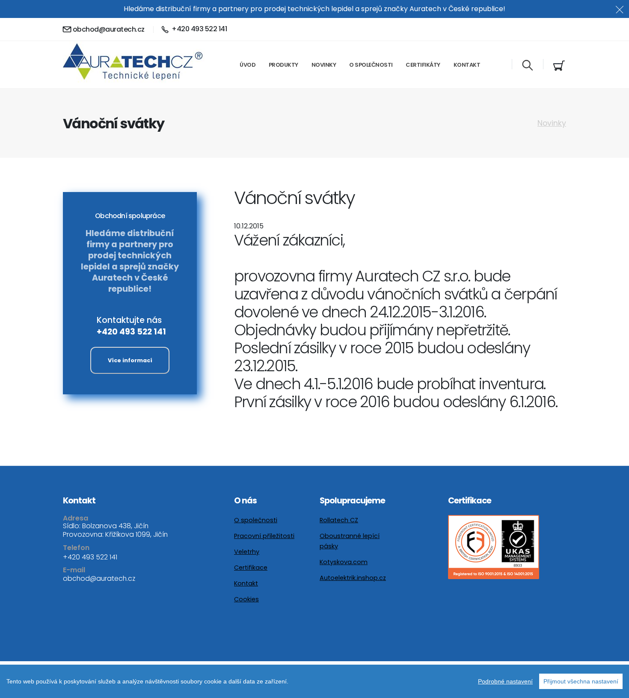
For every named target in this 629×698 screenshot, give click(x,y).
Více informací (130, 360)
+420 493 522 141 (131, 331)
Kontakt (467, 65)
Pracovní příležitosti (264, 536)
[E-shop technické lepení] (559, 65)
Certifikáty (423, 65)
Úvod (247, 65)
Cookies (246, 599)
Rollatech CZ (339, 520)
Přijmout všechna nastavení (580, 681)
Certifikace (250, 567)
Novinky (324, 65)
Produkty (283, 65)
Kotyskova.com (344, 562)
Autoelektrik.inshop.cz (353, 578)
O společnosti (371, 65)
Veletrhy (246, 551)
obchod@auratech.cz (109, 29)
